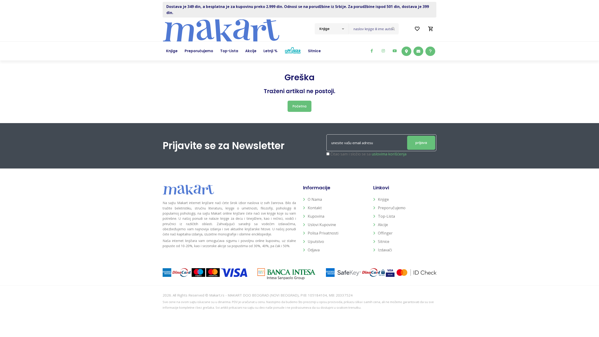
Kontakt (315, 207)
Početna (299, 106)
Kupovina (316, 216)
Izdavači (385, 250)
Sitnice (383, 241)
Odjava (314, 250)
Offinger (385, 233)
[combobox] (332, 28)
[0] (430, 28)
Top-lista (386, 216)
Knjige (383, 199)
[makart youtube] (394, 50)
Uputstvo (316, 241)
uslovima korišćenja (389, 154)
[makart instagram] (383, 50)
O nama (315, 199)
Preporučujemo (391, 207)
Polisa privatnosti (323, 233)
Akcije (383, 224)
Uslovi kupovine (322, 224)
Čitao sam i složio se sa (368, 154)
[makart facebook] (371, 50)
